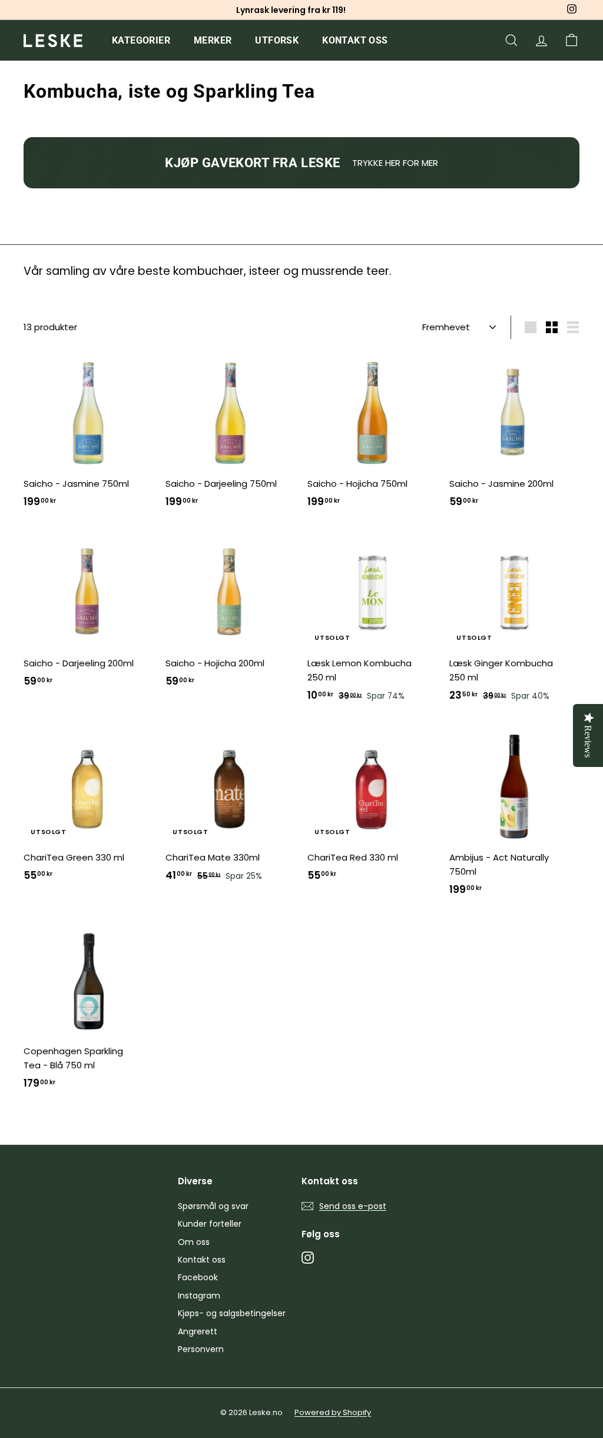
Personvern (201, 1349)
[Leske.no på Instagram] (308, 1257)
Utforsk (277, 40)
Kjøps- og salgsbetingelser (232, 1313)
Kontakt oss (354, 40)
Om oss (194, 1242)
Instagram (199, 1295)
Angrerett (197, 1331)
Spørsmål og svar (213, 1206)
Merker (212, 40)
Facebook (198, 1277)
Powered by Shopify (332, 1412)
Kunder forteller (209, 1224)
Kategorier (141, 40)
